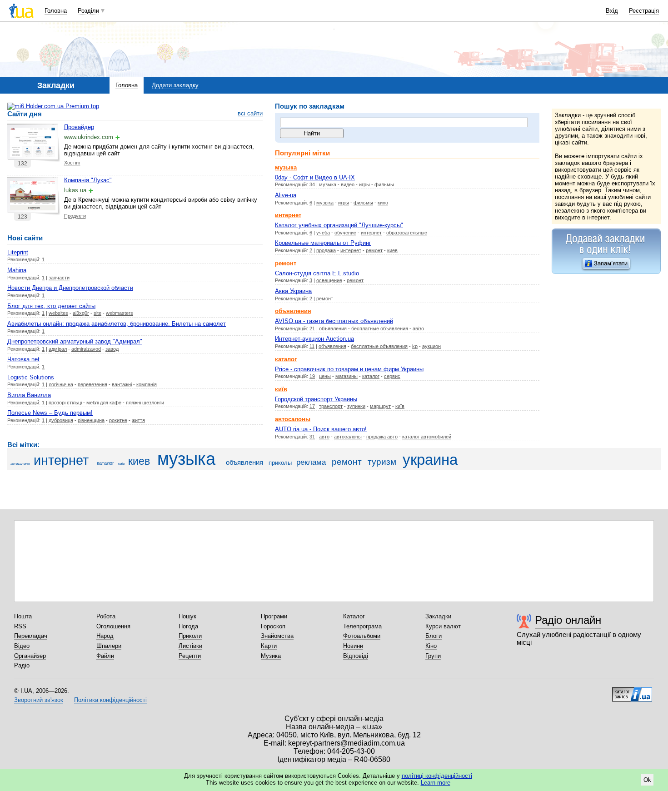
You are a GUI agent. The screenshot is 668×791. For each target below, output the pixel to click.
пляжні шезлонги (145, 402)
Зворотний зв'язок (38, 699)
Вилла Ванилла (29, 395)
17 (312, 406)
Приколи (190, 635)
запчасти (59, 277)
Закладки (438, 616)
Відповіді (355, 655)
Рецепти (190, 655)
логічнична (61, 384)
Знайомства (277, 635)
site (97, 313)
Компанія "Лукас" (88, 180)
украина (430, 460)
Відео (22, 645)
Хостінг (72, 162)
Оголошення (113, 626)
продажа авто (382, 436)
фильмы (384, 184)
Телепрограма (362, 626)
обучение (345, 232)
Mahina (16, 270)
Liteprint (17, 252)
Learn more (435, 782)
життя (138, 420)
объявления (333, 328)
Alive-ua (285, 195)
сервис (392, 376)
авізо (418, 328)
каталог (370, 376)
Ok (647, 779)
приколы (280, 462)
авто (324, 436)
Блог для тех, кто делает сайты (51, 306)
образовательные (406, 232)
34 (312, 184)
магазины (346, 376)
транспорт (331, 406)
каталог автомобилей (426, 436)
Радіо (22, 665)
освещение (329, 280)
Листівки (190, 645)
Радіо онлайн (568, 620)
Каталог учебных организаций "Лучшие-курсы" (339, 225)
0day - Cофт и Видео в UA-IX (315, 177)
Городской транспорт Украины (316, 399)
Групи (433, 655)
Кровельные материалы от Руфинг (323, 242)
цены (325, 376)
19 (312, 376)
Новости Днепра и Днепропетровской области (70, 287)
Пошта (23, 616)
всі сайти (250, 113)
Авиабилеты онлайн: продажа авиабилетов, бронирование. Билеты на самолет (116, 323)
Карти (269, 645)
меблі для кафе (103, 402)
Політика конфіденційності (110, 699)
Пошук (187, 616)
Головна (56, 10)
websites (58, 313)
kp (415, 346)
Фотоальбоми (361, 635)
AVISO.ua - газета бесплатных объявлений (334, 321)
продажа (326, 250)
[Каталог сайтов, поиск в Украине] (632, 691)
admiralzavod (86, 349)
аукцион (431, 346)
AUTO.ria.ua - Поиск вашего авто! (321, 429)
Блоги (433, 635)
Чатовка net (23, 359)
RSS (20, 626)
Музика (271, 655)
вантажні (122, 384)
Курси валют (443, 626)
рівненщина (91, 420)
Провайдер (79, 127)
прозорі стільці (65, 402)
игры (364, 184)
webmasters (119, 313)
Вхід (612, 10)
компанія (146, 384)
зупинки (356, 406)
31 (312, 436)
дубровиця (61, 420)
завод (112, 349)
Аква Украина (293, 291)
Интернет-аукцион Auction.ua (314, 338)
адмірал (58, 349)
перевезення (92, 384)
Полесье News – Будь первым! (50, 412)
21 (312, 328)
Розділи (88, 10)
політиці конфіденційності (437, 775)
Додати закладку (175, 85)
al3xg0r (81, 313)
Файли (105, 655)
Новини (353, 645)
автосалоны (348, 436)
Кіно (431, 645)
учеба (323, 232)
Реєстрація (644, 10)
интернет (371, 232)
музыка (327, 184)
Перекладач (30, 635)
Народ (105, 635)
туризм (382, 462)
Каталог (354, 616)
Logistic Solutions (30, 377)
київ (399, 406)
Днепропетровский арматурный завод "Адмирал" (74, 341)
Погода (188, 626)
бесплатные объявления (379, 328)
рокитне (118, 420)
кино (383, 202)
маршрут (380, 406)
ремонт (374, 250)
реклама (311, 462)
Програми (274, 616)
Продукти (75, 216)
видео (347, 184)
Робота (105, 616)
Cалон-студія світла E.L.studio (317, 273)
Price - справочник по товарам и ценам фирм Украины (349, 369)
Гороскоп (273, 626)
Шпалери (108, 645)
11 (311, 346)
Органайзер (30, 655)
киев (392, 250)
